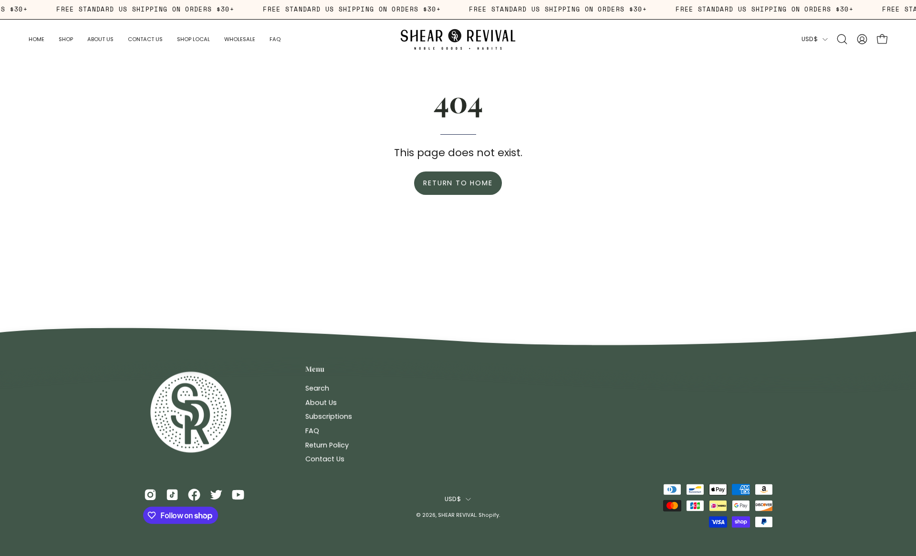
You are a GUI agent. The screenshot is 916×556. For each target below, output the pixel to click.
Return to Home (457, 183)
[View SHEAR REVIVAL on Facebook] (194, 494)
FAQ (312, 430)
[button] (100, 39)
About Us (321, 402)
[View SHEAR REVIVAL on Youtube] (238, 494)
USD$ (810, 39)
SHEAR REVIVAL (457, 515)
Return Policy (327, 444)
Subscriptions (328, 416)
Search (317, 388)
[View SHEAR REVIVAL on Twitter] (216, 494)
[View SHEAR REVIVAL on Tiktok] (172, 494)
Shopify (489, 515)
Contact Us (324, 459)
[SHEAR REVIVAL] (458, 39)
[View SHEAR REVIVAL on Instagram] (150, 494)
